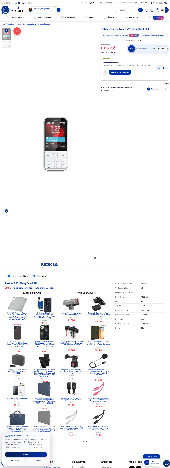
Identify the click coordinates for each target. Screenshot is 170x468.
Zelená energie (10, 3)
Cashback (109, 3)
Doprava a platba (88, 3)
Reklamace (133, 3)
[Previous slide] (6, 31)
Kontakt (144, 3)
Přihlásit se (157, 3)
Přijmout (26, 454)
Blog (100, 3)
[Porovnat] (158, 68)
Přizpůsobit (15, 460)
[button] (6, 45)
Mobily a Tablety (14, 24)
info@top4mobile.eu (52, 467)
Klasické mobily (44, 24)
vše (85, 441)
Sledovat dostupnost (120, 72)
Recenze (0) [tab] (41, 276)
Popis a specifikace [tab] (19, 276)
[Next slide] (6, 211)
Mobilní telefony (29, 24)
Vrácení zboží (121, 3)
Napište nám (26, 3)
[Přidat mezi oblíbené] (163, 68)
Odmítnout (37, 460)
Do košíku (162, 49)
